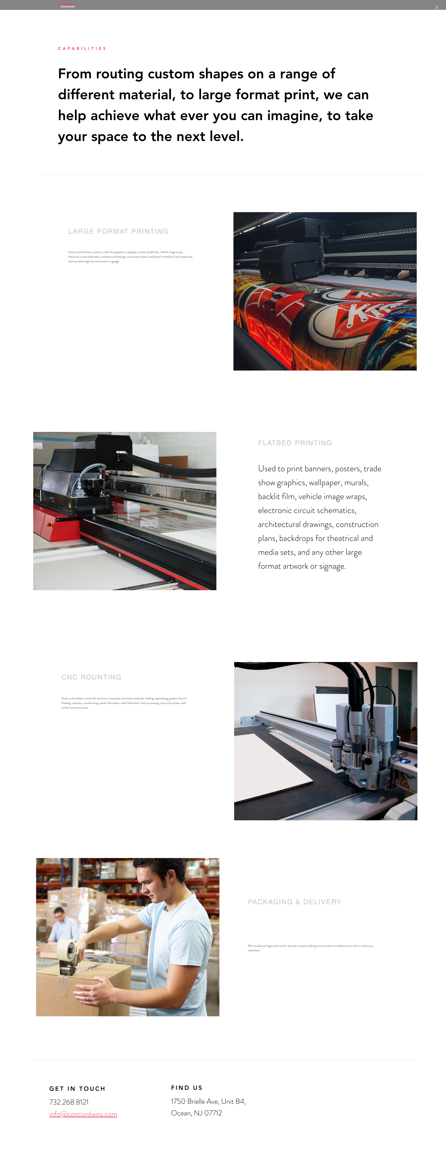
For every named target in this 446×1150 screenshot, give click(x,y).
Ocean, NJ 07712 (196, 1113)
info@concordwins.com (83, 1114)
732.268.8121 (69, 1102)
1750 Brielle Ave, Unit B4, (208, 1101)
